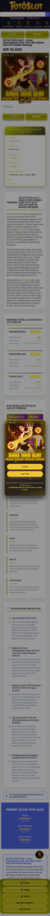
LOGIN (25, 467)
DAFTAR (25, 474)
